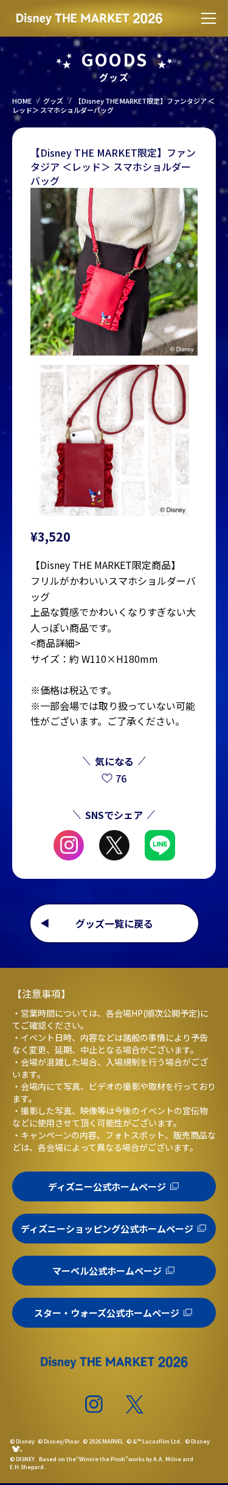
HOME (22, 101)
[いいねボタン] (107, 778)
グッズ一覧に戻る (114, 923)
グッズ (53, 101)
